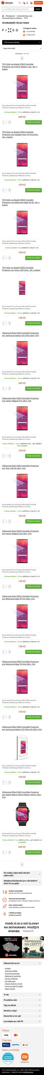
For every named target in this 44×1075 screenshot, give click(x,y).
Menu (39, 2)
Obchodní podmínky (12, 974)
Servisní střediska (11, 979)
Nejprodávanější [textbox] (9, 48)
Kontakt (7, 968)
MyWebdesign (28, 1072)
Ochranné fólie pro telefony (12, 18)
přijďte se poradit (15, 915)
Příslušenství (10, 16)
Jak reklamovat (10, 981)
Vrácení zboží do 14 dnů (13, 984)
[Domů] (3, 16)
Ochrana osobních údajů (14, 986)
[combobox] (21, 48)
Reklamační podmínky (13, 976)
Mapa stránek (10, 989)
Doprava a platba (11, 971)
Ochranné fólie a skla (24, 16)
